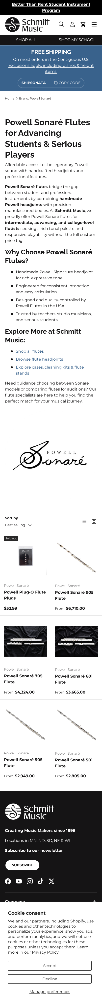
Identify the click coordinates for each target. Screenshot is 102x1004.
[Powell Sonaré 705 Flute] (25, 641)
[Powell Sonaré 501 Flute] (76, 725)
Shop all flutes (30, 351)
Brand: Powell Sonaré (35, 98)
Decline (49, 979)
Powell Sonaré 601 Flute (74, 679)
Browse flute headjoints (39, 359)
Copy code (69, 83)
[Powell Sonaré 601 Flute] (76, 641)
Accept (50, 965)
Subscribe (22, 865)
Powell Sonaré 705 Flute (23, 679)
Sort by (11, 518)
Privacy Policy (45, 952)
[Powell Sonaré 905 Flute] (76, 557)
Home (9, 98)
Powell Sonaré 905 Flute (74, 595)
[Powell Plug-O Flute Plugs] (25, 557)
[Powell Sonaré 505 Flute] (25, 725)
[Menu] (94, 24)
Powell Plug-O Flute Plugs (25, 595)
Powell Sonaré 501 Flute (74, 763)
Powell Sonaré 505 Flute (23, 762)
